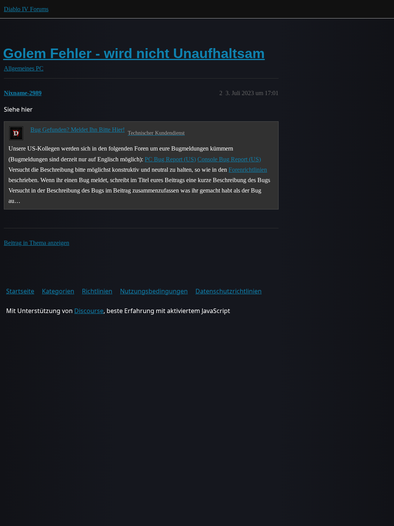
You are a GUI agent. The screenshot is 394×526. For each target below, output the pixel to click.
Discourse (89, 311)
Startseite (20, 291)
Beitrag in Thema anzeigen (36, 243)
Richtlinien (97, 291)
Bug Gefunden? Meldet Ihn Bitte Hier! (77, 129)
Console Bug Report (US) (229, 159)
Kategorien (58, 291)
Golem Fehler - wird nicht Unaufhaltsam (134, 53)
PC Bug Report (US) (170, 159)
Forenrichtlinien (248, 169)
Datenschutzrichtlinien (228, 291)
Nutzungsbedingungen (154, 291)
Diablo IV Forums (26, 9)
